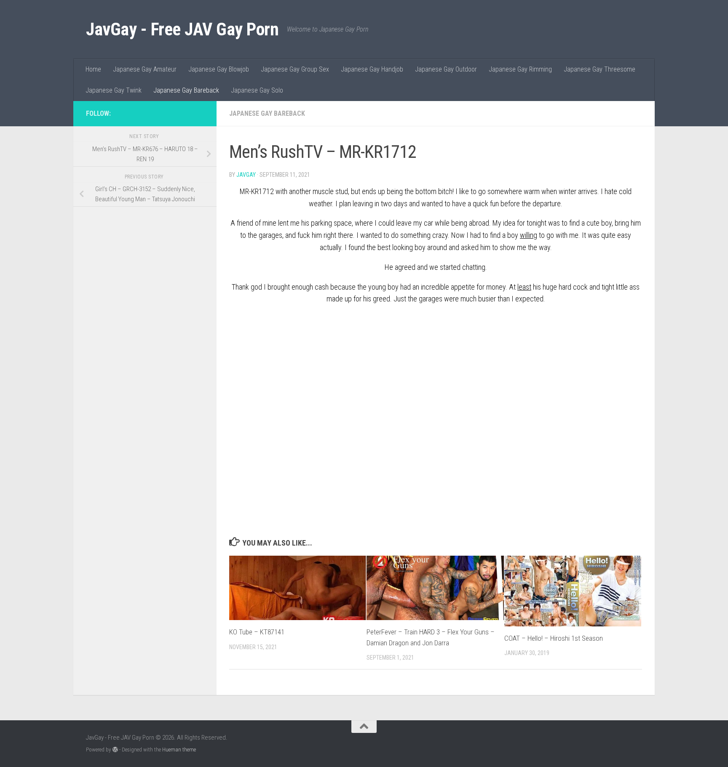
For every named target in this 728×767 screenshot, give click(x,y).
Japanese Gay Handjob (372, 69)
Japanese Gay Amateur (145, 69)
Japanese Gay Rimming (520, 69)
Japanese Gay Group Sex (295, 69)
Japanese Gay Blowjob (218, 69)
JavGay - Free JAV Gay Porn (182, 29)
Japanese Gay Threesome (599, 69)
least (524, 286)
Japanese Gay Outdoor (446, 69)
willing (528, 235)
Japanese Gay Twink (114, 90)
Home (93, 69)
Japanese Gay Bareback (186, 90)
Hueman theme (179, 749)
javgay (246, 174)
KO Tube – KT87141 (256, 632)
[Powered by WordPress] (115, 749)
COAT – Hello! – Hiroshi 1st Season (553, 638)
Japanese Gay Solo (257, 90)
